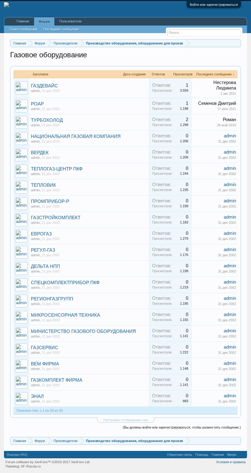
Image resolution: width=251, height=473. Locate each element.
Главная (23, 21)
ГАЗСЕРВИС (44, 347)
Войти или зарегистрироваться (214, 4)
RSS (242, 454)
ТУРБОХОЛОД (47, 120)
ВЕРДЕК (40, 152)
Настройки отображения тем (125, 420)
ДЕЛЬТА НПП (45, 266)
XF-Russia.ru (31, 466)
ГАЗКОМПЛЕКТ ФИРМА (56, 380)
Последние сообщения (61, 29)
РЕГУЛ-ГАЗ (43, 250)
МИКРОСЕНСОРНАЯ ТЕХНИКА (65, 315)
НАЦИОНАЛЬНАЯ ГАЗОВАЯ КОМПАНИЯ (76, 136)
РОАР (37, 103)
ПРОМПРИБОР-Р (50, 201)
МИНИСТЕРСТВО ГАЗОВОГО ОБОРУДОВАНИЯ (83, 331)
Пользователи (70, 21)
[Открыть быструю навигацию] (237, 43)
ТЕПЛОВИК (43, 185)
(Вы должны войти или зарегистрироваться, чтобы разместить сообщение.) (182, 427)
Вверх (232, 454)
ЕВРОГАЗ (41, 233)
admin (35, 91)
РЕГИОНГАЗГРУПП (52, 298)
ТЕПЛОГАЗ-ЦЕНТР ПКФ (56, 168)
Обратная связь (179, 454)
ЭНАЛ (37, 396)
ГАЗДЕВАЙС (44, 85)
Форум (44, 21)
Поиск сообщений (23, 29)
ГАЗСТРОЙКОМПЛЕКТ (56, 217)
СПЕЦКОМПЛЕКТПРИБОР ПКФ (65, 282)
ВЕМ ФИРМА (45, 363)
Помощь (201, 454)
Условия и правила (230, 462)
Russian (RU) (17, 454)
